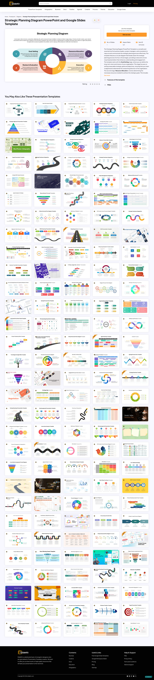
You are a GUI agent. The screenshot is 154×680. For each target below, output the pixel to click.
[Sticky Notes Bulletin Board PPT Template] (135, 432)
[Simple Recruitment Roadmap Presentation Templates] (106, 575)
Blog (93, 664)
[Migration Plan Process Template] (18, 235)
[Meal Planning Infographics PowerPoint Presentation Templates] (18, 145)
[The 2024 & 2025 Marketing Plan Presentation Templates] (106, 557)
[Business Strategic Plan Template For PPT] (106, 127)
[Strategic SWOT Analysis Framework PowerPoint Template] (18, 181)
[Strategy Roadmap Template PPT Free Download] (135, 378)
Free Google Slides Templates (100, 655)
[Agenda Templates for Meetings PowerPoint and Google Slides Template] (18, 199)
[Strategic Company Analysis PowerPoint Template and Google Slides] (135, 306)
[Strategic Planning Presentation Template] (106, 324)
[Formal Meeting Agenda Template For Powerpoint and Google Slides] (77, 324)
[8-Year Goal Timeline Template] (106, 396)
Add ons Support (129, 664)
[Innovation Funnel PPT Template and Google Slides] (77, 252)
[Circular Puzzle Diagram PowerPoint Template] (77, 503)
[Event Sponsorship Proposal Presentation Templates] (135, 235)
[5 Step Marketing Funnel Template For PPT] (18, 378)
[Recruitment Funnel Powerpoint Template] (47, 199)
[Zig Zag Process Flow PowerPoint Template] (135, 360)
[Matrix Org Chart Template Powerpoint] (18, 521)
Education (111, 9)
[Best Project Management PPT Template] (47, 145)
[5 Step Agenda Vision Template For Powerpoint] (77, 270)
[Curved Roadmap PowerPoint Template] (77, 414)
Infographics (48, 9)
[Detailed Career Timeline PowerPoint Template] (77, 306)
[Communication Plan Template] (106, 414)
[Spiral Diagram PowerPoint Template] (18, 575)
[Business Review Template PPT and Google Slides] (77, 127)
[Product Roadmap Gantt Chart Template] (135, 503)
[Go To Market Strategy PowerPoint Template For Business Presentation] (135, 467)
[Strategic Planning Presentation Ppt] (18, 217)
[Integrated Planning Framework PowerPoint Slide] (18, 109)
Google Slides (121, 9)
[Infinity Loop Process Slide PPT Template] (135, 324)
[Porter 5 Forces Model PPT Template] (77, 396)
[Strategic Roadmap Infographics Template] (77, 199)
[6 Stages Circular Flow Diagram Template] (77, 163)
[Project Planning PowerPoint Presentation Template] (77, 485)
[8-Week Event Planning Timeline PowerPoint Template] (135, 127)
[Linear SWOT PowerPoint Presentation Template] (47, 432)
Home (6, 16)
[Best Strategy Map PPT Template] (47, 396)
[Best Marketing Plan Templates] (47, 127)
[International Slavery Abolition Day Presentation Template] (47, 593)
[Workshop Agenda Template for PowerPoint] (77, 557)
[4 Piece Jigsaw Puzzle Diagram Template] (47, 467)
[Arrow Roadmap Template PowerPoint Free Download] (77, 235)
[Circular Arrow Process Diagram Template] (106, 378)
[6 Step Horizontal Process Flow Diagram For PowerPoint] (77, 342)
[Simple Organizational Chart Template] (47, 288)
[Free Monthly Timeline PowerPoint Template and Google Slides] (77, 360)
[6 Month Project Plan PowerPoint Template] (135, 199)
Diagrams (19, 16)
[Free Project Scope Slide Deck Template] (135, 539)
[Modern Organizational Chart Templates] (106, 306)
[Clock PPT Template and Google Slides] (47, 611)
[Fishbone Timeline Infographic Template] (106, 611)
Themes (103, 9)
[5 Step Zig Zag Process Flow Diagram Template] (47, 306)
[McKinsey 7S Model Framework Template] (77, 217)
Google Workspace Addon (99, 658)
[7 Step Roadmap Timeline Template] (18, 503)
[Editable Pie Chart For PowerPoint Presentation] (77, 450)
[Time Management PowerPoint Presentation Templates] (18, 306)
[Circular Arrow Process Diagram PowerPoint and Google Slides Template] (47, 360)
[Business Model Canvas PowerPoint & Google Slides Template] (106, 629)
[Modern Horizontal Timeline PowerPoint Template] (77, 575)
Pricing (135, 3)
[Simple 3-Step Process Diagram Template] (135, 521)
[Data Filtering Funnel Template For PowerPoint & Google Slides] (47, 557)
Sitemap (94, 667)
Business (58, 9)
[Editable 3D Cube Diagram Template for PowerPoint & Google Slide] (106, 593)
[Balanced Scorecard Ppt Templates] (135, 181)
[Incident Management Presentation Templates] (47, 270)
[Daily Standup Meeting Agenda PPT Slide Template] (77, 539)
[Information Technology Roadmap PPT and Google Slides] (47, 342)
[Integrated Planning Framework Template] (77, 109)
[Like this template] (98, 20)
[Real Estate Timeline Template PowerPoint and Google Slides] (77, 288)
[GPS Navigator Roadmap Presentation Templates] (47, 181)
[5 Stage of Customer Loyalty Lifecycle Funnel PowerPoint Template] (135, 557)
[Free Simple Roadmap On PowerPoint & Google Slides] (47, 539)
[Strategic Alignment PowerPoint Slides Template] (18, 127)
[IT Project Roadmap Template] (18, 252)
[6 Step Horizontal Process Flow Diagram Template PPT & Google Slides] (47, 217)
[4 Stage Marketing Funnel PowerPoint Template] (135, 342)
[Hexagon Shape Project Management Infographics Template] (18, 450)
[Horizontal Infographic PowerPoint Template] (135, 593)
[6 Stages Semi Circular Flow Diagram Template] (135, 163)
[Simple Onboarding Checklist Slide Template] (106, 521)
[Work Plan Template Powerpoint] (18, 611)
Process (95, 9)
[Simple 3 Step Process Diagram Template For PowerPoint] (47, 575)
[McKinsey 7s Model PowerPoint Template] (77, 432)
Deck (65, 9)
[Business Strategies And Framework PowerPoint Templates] (47, 378)
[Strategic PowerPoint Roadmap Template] (106, 163)
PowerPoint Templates (35, 9)
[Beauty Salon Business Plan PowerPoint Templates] (135, 414)
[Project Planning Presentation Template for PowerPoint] (135, 575)
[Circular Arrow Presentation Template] (77, 611)
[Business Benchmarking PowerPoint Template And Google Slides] (47, 324)
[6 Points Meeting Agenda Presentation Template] (47, 414)
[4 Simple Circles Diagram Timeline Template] (18, 432)
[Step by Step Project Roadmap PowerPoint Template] (18, 342)
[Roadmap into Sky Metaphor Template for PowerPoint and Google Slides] (18, 485)
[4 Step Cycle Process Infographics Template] (47, 629)
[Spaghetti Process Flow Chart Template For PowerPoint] (77, 378)
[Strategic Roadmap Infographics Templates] (77, 145)
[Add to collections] (95, 20)
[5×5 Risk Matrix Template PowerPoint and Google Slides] (106, 467)
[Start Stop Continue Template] (106, 485)
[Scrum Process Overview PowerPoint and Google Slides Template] (106, 270)
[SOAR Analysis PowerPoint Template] (135, 109)
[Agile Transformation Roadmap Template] (106, 199)
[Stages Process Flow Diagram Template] (106, 288)
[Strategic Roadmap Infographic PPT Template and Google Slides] (135, 217)
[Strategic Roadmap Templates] (106, 109)
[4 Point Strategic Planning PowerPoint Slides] (135, 288)
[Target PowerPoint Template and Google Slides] (135, 611)
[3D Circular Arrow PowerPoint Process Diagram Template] (106, 450)
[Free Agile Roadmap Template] (106, 342)
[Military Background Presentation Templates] (47, 485)
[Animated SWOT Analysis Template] (77, 593)
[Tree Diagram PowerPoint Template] (18, 360)
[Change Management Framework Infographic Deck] (77, 521)
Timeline (71, 9)
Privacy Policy (128, 658)
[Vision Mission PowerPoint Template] (106, 145)
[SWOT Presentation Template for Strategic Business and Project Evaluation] (135, 485)
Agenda (79, 9)
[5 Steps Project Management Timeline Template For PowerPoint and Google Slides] (106, 252)
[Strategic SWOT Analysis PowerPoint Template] (135, 252)
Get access (127, 34)
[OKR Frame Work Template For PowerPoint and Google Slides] (106, 235)
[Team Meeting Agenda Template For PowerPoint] (106, 432)
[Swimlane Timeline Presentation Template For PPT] (106, 360)
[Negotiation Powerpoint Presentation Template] (18, 396)
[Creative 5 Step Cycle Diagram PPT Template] (18, 539)
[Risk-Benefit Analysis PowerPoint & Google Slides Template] (135, 450)
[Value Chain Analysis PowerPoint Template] (47, 109)
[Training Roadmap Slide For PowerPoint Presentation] (18, 414)
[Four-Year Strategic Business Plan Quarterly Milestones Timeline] (18, 288)
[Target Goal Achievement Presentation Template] (18, 163)
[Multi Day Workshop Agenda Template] (77, 629)
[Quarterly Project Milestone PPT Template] (18, 557)
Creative (87, 9)
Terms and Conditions (130, 661)
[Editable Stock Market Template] (135, 629)
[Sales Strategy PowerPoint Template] (47, 252)
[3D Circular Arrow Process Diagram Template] (106, 217)
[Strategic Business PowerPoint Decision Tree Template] (18, 270)
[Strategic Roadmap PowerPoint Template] (47, 163)
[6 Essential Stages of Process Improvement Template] (77, 181)
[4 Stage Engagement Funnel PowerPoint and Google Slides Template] (135, 145)
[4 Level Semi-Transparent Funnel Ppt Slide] (18, 467)
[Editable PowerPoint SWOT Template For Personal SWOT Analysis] (135, 270)
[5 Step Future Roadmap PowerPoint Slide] (18, 629)
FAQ (125, 655)
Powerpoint (12, 16)
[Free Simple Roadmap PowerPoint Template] (47, 450)
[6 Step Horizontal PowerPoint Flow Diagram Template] (106, 539)
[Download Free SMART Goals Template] (18, 324)
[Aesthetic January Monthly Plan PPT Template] (47, 503)
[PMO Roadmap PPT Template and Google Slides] (47, 235)
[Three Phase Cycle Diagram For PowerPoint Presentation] (106, 503)
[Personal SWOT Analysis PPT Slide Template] (77, 467)
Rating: (84, 84)
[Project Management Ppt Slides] (106, 181)
